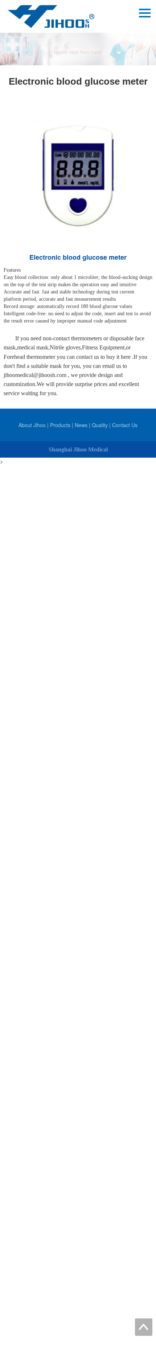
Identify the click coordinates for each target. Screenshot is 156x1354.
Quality (100, 425)
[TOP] (143, 1327)
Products (60, 425)
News (81, 425)
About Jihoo (32, 425)
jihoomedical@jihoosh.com (35, 375)
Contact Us (124, 425)
